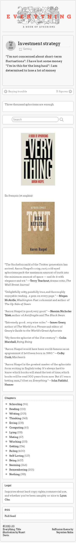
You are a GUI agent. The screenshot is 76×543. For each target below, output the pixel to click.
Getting (27, 49)
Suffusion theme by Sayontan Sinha (62, 531)
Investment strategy (39, 43)
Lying (12, 432)
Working (15, 441)
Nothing (14, 474)
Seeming (14, 465)
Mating (13, 437)
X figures (62, 91)
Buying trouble (17, 91)
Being (12, 460)
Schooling (15, 404)
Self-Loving (16, 455)
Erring (13, 422)
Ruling (13, 450)
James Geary (57, 322)
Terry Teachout (39, 280)
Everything (9, 529)
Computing (16, 427)
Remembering (18, 469)
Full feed (10, 516)
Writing (14, 413)
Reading (14, 409)
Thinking (15, 418)
